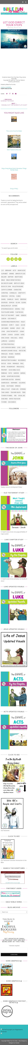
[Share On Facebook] (10, 93)
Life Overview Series (8, 347)
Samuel (22, 373)
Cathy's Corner (6, 289)
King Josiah (5, 337)
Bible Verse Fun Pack (13, 280)
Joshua (10, 334)
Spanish (17, 386)
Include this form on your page (13, 882)
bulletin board (18, 286)
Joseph (3, 334)
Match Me (22, 350)
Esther (14, 305)
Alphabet (4, 273)
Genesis (23, 315)
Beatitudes (18, 277)
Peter (3, 366)
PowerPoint (11, 366)
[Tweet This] (7, 93)
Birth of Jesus (19, 283)
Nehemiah (11, 357)
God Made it (12, 318)
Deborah (23, 299)
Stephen (23, 389)
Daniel (3, 299)
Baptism (10, 277)
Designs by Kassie (14, 1043)
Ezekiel (17, 309)
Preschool (20, 366)
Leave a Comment (6, 87)
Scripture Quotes (6, 88)
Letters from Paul (7, 344)
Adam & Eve (21, 270)
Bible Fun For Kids (12, 1041)
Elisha (24, 302)
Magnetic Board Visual (9, 350)
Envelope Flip (6, 305)
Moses (11, 354)
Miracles (4, 354)
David (17, 299)
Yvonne (4, 402)
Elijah (18, 302)
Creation (4, 296)
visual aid (21, 395)
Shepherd (14, 382)
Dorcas (11, 302)
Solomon (22, 382)
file (23, 309)
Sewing (17, 379)
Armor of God (20, 273)
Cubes (18, 296)
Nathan (3, 357)
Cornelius (13, 293)
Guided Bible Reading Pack (10, 321)
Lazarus (12, 341)
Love (18, 347)
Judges (16, 334)
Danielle (10, 299)
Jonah (22, 331)
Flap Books (19, 312)
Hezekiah (4, 325)
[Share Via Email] (15, 93)
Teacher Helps (16, 392)
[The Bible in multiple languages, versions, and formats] (12, 880)
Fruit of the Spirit (7, 315)
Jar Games (4, 328)
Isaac (17, 325)
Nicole (3, 363)
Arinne (11, 273)
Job (23, 328)
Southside (10, 386)
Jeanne (12, 328)
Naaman (17, 354)
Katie (22, 334)
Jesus (18, 328)
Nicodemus (22, 360)
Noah (9, 363)
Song (3, 386)
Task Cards (5, 392)
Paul (22, 363)
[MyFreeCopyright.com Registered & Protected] (14, 1031)
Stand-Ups (15, 389)
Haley (23, 321)
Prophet (4, 370)
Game (17, 315)
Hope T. (11, 325)
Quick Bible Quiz (14, 370)
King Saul (14, 337)
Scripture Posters (13, 376)
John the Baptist (12, 331)
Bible (3, 280)
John (3, 331)
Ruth (10, 373)
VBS (15, 395)
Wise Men (4, 398)
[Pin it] (13, 93)
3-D (2, 270)
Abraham (8, 270)
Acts (14, 270)
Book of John (6, 286)
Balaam (3, 277)
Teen (23, 392)
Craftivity (21, 293)
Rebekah (4, 373)
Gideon (3, 318)
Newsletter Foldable (8, 360)
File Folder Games (7, 312)
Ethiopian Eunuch (7, 309)
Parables (16, 363)
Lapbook (4, 341)
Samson (16, 373)
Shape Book (5, 382)
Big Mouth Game (7, 283)
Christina (4, 293)
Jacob (23, 325)
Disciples (4, 302)
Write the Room (14, 398)
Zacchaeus (12, 402)
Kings (21, 337)
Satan (3, 376)
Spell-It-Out (5, 389)
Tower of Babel (6, 395)
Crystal (12, 296)
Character (17, 289)
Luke (23, 347)
